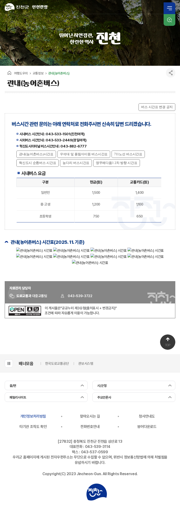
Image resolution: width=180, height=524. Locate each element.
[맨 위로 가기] (167, 342)
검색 (169, 20)
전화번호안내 (90, 426)
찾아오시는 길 (90, 416)
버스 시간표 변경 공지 (157, 107)
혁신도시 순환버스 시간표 (37, 163)
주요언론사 (104, 397)
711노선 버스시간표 (128, 154)
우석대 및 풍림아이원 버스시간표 (84, 154)
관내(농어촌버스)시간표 (36, 154)
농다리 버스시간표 (76, 163)
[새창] (24, 314)
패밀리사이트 (18, 397)
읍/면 (13, 386)
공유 (170, 73)
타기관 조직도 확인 (33, 426)
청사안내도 (147, 416)
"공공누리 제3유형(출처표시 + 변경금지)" (88, 308)
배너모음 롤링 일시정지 (9, 363)
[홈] (9, 72)
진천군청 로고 (96, 492)
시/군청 (102, 386)
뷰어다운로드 (147, 426)
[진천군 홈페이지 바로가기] (17, 7)
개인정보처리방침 (33, 416)
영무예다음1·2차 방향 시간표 (116, 163)
